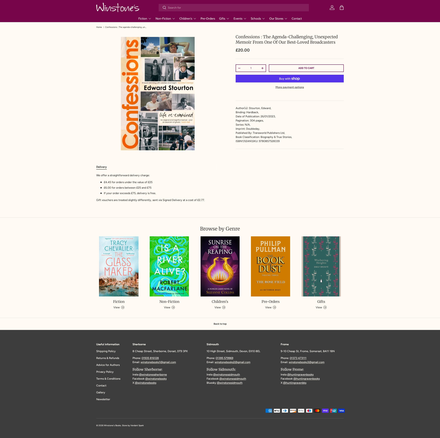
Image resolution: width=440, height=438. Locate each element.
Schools (256, 18)
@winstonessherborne (153, 374)
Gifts (222, 18)
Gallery (100, 392)
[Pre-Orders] (270, 266)
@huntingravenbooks (300, 374)
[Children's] (220, 266)
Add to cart (306, 68)
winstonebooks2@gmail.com (232, 362)
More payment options (290, 87)
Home (99, 27)
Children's (185, 18)
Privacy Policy (105, 371)
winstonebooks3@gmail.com (306, 362)
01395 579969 (224, 358)
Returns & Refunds (107, 358)
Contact (297, 18)
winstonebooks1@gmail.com (158, 362)
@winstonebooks (156, 378)
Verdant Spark (137, 425)
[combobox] (234, 7)
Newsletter (103, 399)
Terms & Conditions (108, 378)
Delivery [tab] (101, 167)
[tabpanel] (157, 187)
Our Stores (276, 18)
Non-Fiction (163, 18)
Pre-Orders (208, 18)
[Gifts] (321, 266)
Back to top (220, 323)
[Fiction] (118, 266)
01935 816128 (150, 358)
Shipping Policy (106, 351)
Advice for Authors (108, 365)
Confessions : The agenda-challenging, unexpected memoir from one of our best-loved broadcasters (125, 27)
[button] (341, 7)
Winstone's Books (112, 425)
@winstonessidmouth (226, 374)
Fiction (142, 18)
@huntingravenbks (294, 382)
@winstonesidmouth (230, 382)
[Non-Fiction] (169, 266)
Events (238, 18)
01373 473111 (298, 358)
